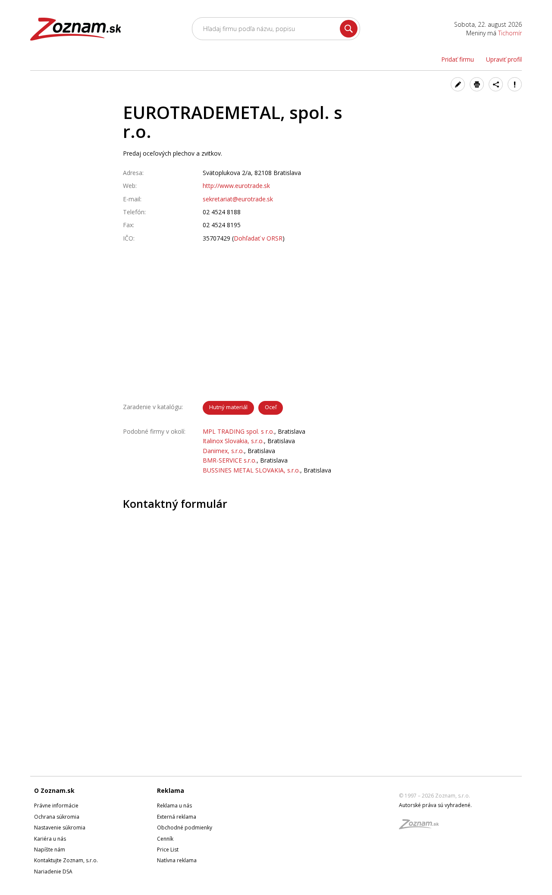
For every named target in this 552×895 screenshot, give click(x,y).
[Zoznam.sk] (422, 826)
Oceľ (270, 407)
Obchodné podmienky (184, 827)
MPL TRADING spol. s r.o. (238, 431)
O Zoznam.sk (54, 790)
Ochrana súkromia (56, 816)
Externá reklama (176, 816)
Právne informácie (56, 805)
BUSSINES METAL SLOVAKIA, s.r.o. (251, 470)
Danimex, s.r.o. (223, 451)
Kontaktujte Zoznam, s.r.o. (66, 860)
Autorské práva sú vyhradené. (435, 805)
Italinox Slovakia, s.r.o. (233, 441)
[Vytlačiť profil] (477, 84)
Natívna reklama (177, 860)
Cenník (165, 838)
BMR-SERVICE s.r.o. (230, 460)
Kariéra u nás (50, 838)
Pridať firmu (457, 59)
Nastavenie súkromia (59, 827)
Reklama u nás (174, 805)
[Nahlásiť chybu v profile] (515, 84)
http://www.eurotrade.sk (236, 186)
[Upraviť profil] (458, 84)
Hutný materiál (228, 407)
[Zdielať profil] (496, 84)
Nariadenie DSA (53, 871)
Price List (168, 849)
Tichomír (510, 33)
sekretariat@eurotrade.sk (238, 199)
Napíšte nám (49, 849)
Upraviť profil (504, 59)
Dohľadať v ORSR (258, 238)
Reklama (170, 790)
